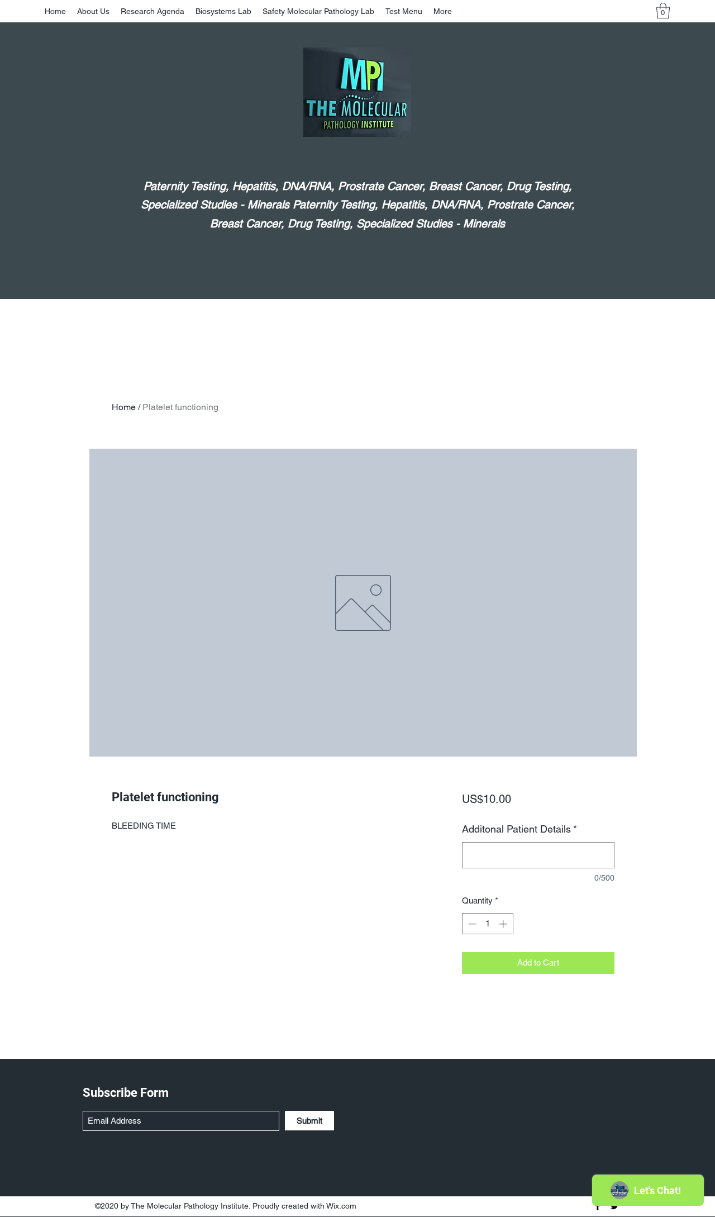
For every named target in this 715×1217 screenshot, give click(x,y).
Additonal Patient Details (519, 829)
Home (124, 407)
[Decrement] (471, 924)
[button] (663, 11)
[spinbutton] (487, 924)
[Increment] (504, 924)
